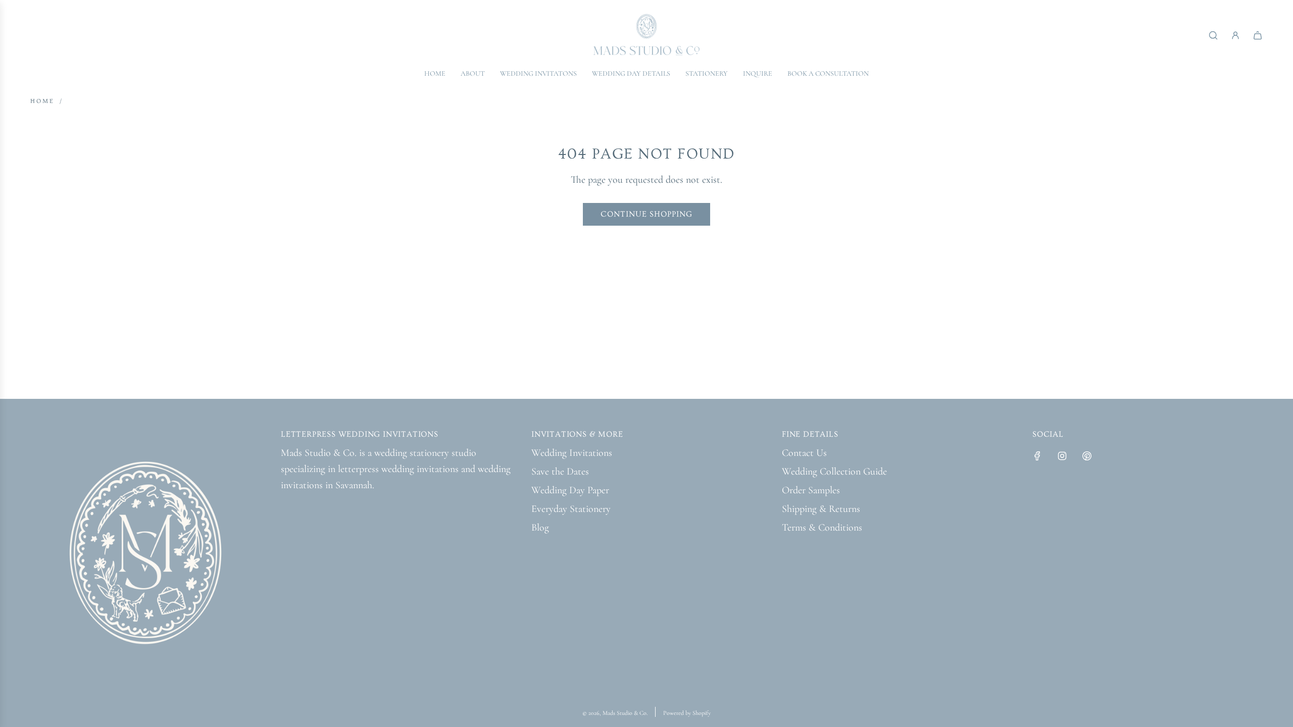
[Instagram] (1062, 456)
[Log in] (1235, 35)
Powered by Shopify (687, 712)
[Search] (1213, 35)
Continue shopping (646, 214)
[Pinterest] (1087, 456)
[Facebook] (1037, 456)
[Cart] (1258, 35)
